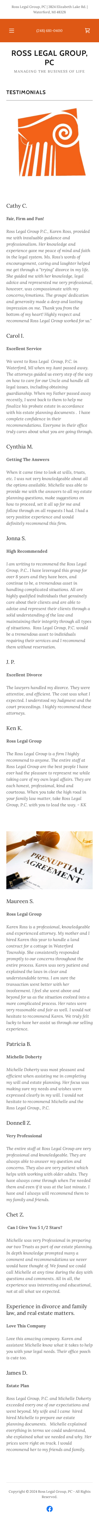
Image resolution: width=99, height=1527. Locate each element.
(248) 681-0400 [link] (49, 30)
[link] (87, 30)
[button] (11, 30)
